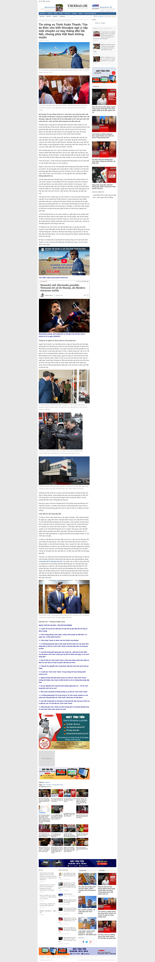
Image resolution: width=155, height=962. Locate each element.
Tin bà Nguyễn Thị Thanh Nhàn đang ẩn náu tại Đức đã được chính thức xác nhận (67, 875)
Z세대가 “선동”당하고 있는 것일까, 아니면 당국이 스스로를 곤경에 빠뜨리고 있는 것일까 (48, 897)
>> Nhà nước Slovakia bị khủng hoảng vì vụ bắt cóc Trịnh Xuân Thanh (63, 692)
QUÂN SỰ (64, 956)
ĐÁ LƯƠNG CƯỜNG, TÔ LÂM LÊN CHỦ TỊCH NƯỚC (86, 911)
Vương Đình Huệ (57, 785)
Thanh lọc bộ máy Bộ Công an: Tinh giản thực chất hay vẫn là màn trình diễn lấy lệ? (67, 910)
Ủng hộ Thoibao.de (68, 894)
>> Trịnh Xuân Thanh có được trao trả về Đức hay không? (59, 640)
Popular (100, 28)
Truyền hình (82, 870)
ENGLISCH (42, 16)
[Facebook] (84, 942)
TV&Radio (74, 13)
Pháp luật (67, 13)
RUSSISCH (55, 16)
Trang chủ (42, 13)
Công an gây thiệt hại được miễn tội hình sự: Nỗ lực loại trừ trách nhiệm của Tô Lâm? (67, 939)
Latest (95, 28)
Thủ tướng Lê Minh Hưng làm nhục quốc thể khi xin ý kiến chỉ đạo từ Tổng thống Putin (103, 135)
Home (40, 19)
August (46, 19)
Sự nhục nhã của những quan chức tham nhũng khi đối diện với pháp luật (103, 161)
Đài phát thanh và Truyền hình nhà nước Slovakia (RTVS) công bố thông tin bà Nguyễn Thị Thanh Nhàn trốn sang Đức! (67, 885)
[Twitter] (87, 942)
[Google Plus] (92, 942)
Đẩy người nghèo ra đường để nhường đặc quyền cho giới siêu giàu (70, 901)
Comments (105, 28)
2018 (43, 19)
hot (44, 785)
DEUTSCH (48, 16)
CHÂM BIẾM (96, 86)
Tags (110, 28)
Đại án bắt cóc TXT (106, 7)
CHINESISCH (62, 16)
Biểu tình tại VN (50, 7)
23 (49, 19)
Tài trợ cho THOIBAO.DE (90, 13)
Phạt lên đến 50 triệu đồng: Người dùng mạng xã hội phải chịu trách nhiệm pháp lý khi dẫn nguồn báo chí (104, 109)
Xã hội (61, 13)
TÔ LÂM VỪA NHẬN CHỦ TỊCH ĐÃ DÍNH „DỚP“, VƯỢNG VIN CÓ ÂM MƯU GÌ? (87, 889)
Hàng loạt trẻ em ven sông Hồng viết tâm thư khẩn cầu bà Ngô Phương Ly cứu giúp (68, 920)
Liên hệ (80, 13)
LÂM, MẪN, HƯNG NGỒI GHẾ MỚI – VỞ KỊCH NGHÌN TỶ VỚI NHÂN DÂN (87, 932)
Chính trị (49, 13)
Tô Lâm (48, 785)
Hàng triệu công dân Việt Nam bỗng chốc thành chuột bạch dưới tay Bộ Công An (104, 186)
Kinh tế (55, 13)
